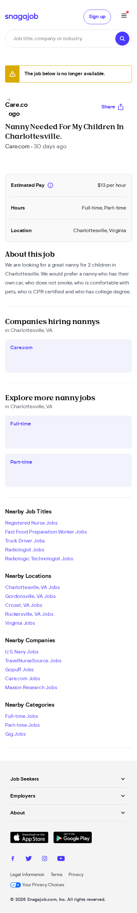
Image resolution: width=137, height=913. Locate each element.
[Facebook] (12, 859)
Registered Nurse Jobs (31, 523)
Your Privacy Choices (43, 885)
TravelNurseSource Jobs (33, 660)
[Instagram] (44, 859)
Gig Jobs (15, 734)
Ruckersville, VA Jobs (29, 614)
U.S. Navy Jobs (22, 651)
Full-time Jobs (21, 716)
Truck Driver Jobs (25, 540)
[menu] (124, 17)
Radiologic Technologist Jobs (39, 558)
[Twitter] (28, 859)
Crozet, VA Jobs (23, 605)
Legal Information (27, 875)
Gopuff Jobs (19, 669)
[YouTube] (61, 859)
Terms (56, 875)
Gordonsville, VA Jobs (30, 596)
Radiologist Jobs (24, 549)
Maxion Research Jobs (31, 687)
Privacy (75, 875)
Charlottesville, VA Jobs (32, 587)
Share (108, 106)
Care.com (17, 147)
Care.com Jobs (22, 678)
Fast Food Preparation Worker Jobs (46, 531)
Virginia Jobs (20, 623)
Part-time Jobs (22, 725)
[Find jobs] (122, 39)
